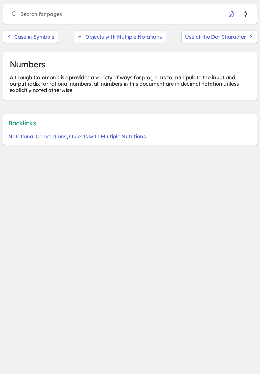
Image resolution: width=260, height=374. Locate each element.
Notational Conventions (37, 136)
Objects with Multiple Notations (123, 37)
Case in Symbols (34, 37)
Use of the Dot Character (215, 37)
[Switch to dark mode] (245, 14)
